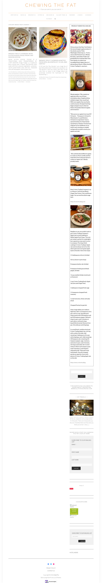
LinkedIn (80, 14)
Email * (74, 444)
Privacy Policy (51, 568)
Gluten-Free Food (32, 76)
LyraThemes (57, 577)
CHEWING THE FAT (51, 5)
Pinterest (49, 18)
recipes (76, 513)
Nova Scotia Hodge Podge (15, 80)
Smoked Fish (29, 80)
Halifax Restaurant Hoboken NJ (21, 78)
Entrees (40, 14)
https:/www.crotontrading (77, 362)
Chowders (21, 73)
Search (81, 376)
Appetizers (14, 14)
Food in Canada (26, 75)
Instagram (88, 14)
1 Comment (49, 78)
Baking (23, 14)
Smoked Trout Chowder (60, 77)
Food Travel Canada (11, 76)
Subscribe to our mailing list (82, 533)
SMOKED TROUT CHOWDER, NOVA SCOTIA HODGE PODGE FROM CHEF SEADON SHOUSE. (20, 55)
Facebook (72, 14)
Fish (13, 75)
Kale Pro (56, 575)
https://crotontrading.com (77, 201)
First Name (75, 452)
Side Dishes (49, 14)
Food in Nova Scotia (32, 75)
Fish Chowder (16, 75)
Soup (13, 81)
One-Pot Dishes (23, 80)
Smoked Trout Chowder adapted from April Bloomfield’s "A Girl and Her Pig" (53, 62)
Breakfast (31, 14)
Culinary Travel (61, 14)
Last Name (75, 459)
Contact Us (51, 570)
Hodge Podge (29, 78)
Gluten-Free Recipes (12, 78)
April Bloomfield (42, 77)
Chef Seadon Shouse (15, 73)
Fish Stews (21, 75)
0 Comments (28, 81)
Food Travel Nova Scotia (20, 76)
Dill (11, 75)
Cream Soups (25, 73)
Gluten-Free (26, 76)
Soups (15, 81)
